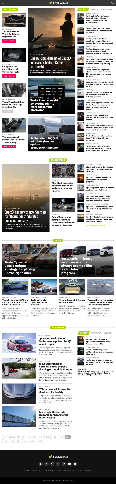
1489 (54, 437)
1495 (25, 441)
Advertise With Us (65, 471)
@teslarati (81, 370)
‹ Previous (32, 437)
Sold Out (7, 111)
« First (22, 437)
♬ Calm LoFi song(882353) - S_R (89, 375)
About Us (35, 471)
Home (26, 471)
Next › (32, 441)
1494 (18, 441)
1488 (47, 437)
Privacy (89, 471)
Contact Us (48, 471)
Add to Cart (9, 41)
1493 (12, 441)
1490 (61, 437)
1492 (5, 441)
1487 (40, 437)
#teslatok (93, 373)
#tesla (86, 373)
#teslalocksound (103, 373)
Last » (40, 441)
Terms (80, 471)
